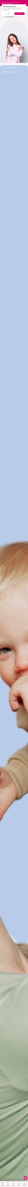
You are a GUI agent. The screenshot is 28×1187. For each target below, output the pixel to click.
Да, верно (19, 13)
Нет (8, 13)
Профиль (25, 1185)
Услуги (18, 1185)
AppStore (3, 3)
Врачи (7, 1185)
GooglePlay (9, 3)
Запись (13, 1185)
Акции (2, 1185)
